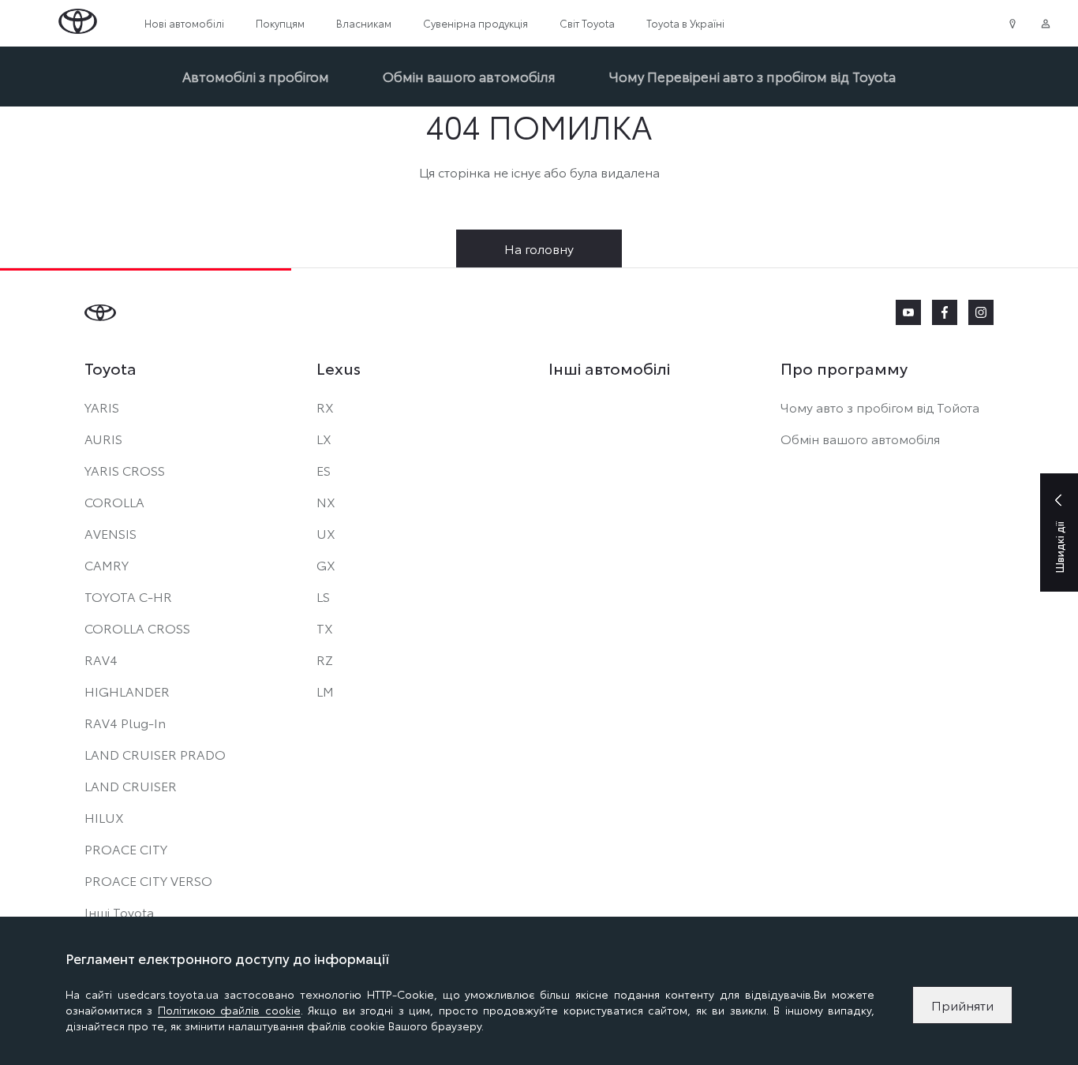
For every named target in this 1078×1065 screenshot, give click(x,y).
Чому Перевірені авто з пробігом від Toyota (752, 75)
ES (323, 470)
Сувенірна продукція (475, 23)
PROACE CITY (125, 848)
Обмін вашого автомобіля (469, 75)
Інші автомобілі (609, 368)
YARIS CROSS (124, 470)
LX (323, 438)
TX (324, 627)
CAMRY (106, 564)
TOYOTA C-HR (128, 596)
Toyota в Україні (685, 23)
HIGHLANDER (127, 691)
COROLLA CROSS (137, 627)
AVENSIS (110, 533)
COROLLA (114, 501)
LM (325, 691)
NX (325, 501)
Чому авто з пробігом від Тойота (879, 407)
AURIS (103, 438)
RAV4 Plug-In (125, 722)
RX (325, 407)
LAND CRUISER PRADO (155, 754)
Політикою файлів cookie (229, 1010)
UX (325, 533)
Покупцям (280, 23)
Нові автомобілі (184, 23)
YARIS (101, 407)
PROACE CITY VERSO (148, 880)
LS (323, 596)
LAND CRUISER (130, 785)
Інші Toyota (119, 911)
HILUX (104, 817)
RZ (324, 659)
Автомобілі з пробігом (255, 75)
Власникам (363, 23)
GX (325, 564)
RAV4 (101, 659)
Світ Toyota (587, 23)
